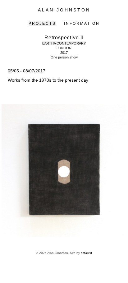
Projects (42, 23)
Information (82, 23)
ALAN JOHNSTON (64, 9)
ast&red (86, 253)
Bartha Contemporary (64, 43)
